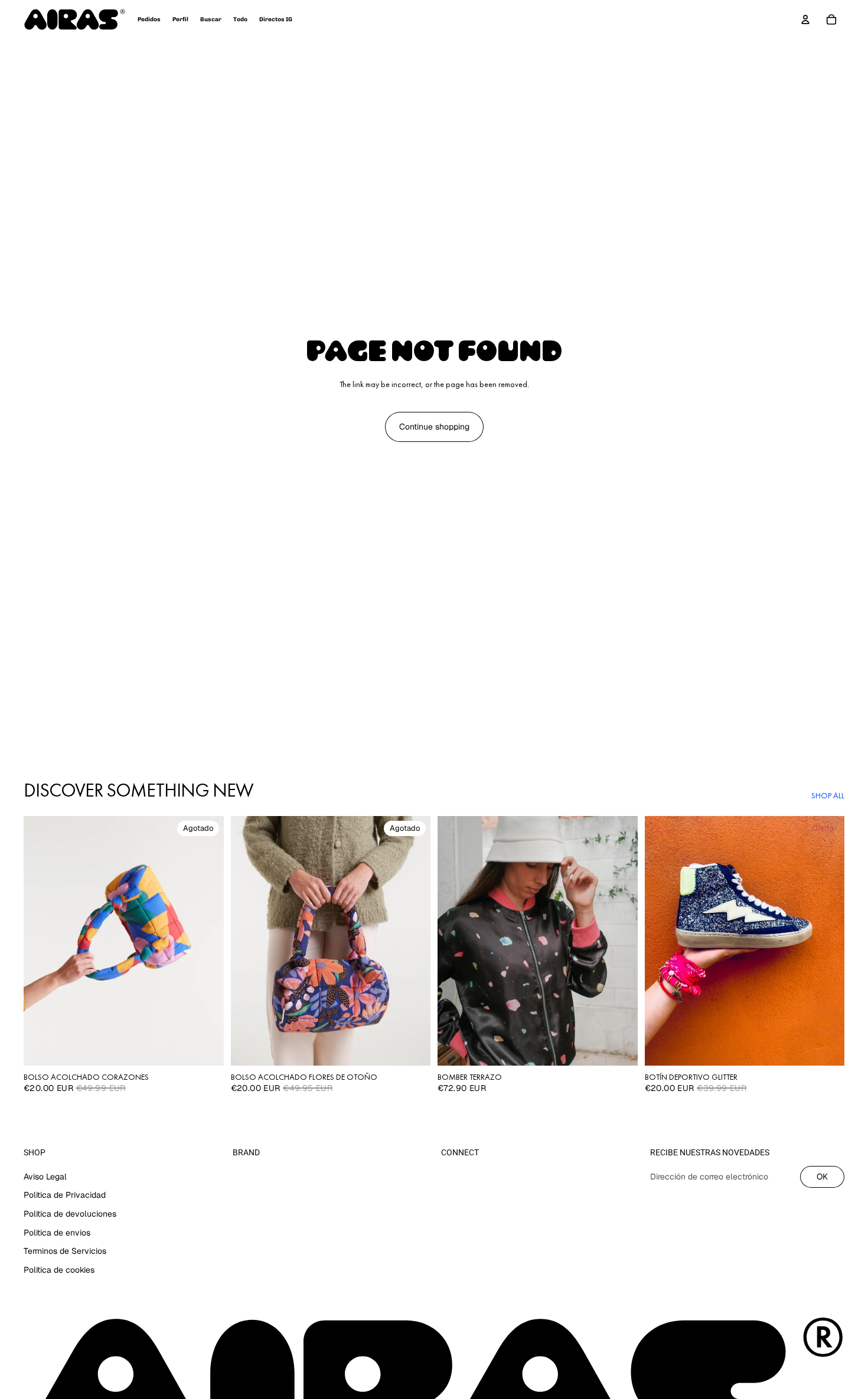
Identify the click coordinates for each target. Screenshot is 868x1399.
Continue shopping (434, 426)
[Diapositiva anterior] (41, 941)
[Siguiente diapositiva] (206, 941)
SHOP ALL (827, 795)
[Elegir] (619, 1047)
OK (822, 1176)
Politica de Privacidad (65, 1195)
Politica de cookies (59, 1269)
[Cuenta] (805, 19)
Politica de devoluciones (70, 1213)
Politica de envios (57, 1232)
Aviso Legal (45, 1176)
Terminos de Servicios (65, 1251)
